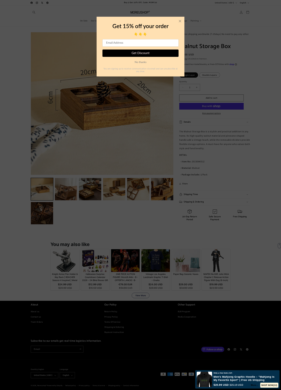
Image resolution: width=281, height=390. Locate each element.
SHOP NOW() (269, 385)
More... (254, 385)
